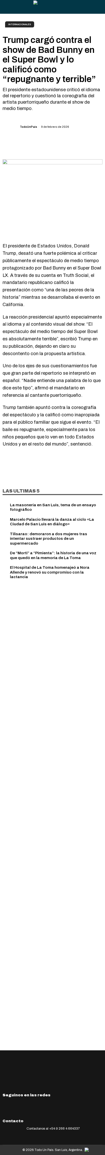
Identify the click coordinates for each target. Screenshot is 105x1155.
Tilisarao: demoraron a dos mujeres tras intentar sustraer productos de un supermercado (48, 538)
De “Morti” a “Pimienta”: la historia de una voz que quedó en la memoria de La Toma (53, 555)
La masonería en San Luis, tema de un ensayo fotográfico (53, 507)
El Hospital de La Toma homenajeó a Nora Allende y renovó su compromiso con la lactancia (49, 572)
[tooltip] (55, 144)
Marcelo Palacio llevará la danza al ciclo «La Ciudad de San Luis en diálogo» (52, 521)
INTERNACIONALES (19, 24)
